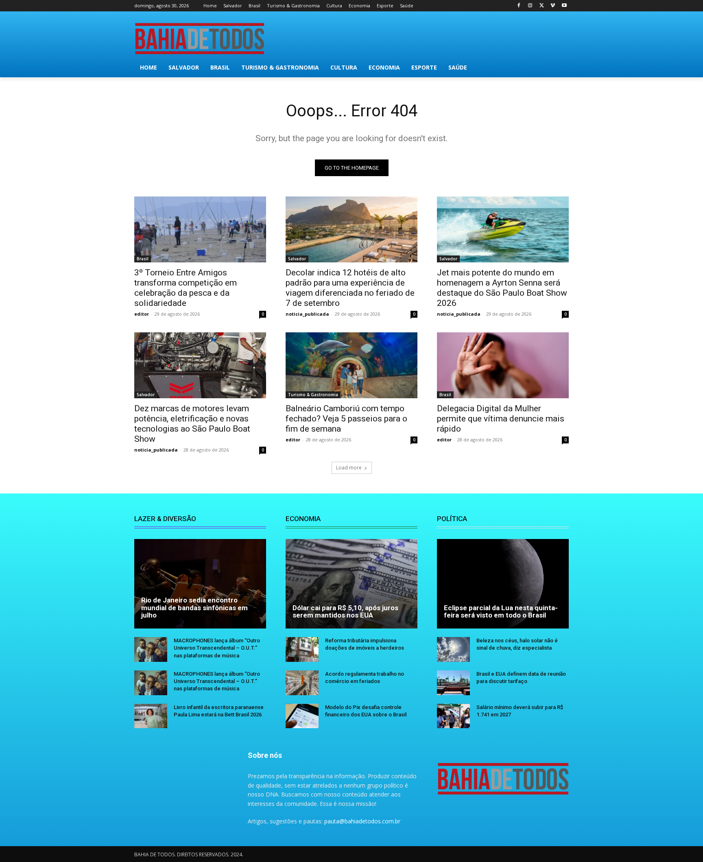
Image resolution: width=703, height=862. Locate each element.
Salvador (297, 259)
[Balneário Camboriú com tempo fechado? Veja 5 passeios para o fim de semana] (351, 365)
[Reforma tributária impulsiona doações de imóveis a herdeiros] (302, 649)
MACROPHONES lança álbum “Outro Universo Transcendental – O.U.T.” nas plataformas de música (217, 647)
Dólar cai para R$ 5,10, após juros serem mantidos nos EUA (345, 612)
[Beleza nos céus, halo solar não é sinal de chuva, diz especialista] (453, 649)
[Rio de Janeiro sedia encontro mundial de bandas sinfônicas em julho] (200, 583)
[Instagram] (530, 6)
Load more (349, 467)
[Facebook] (519, 6)
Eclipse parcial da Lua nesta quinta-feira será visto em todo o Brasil (501, 612)
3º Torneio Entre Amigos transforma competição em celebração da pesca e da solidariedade (185, 288)
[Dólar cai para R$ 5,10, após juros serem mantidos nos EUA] (351, 583)
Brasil (142, 259)
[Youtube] (564, 6)
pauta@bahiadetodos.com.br (362, 821)
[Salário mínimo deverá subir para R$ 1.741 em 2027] (453, 716)
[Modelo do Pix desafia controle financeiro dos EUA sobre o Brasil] (302, 716)
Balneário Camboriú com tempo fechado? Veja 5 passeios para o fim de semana (346, 419)
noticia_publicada (307, 314)
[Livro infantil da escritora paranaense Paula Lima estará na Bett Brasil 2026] (150, 716)
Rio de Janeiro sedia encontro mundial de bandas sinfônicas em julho (194, 607)
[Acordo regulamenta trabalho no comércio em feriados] (302, 682)
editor (141, 314)
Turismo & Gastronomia (313, 394)
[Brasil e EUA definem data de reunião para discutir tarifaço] (453, 682)
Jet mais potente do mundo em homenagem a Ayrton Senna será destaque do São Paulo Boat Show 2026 (502, 288)
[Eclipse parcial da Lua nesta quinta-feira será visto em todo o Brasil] (503, 583)
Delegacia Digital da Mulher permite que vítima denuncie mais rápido (500, 419)
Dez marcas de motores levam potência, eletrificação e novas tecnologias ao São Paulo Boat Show (192, 424)
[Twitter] (541, 6)
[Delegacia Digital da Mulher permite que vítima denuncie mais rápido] (503, 365)
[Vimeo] (552, 6)
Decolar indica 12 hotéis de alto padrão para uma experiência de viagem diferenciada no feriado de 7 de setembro (350, 288)
